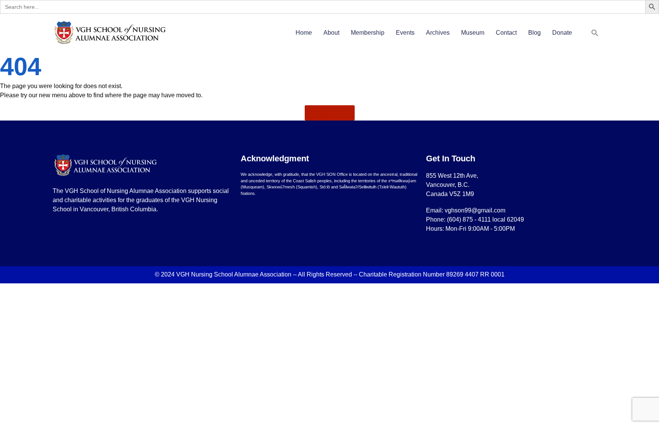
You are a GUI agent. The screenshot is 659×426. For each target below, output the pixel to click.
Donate (562, 32)
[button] (594, 33)
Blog (534, 32)
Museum (472, 32)
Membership (367, 32)
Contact (506, 32)
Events (405, 32)
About (331, 32)
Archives (438, 32)
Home (304, 32)
